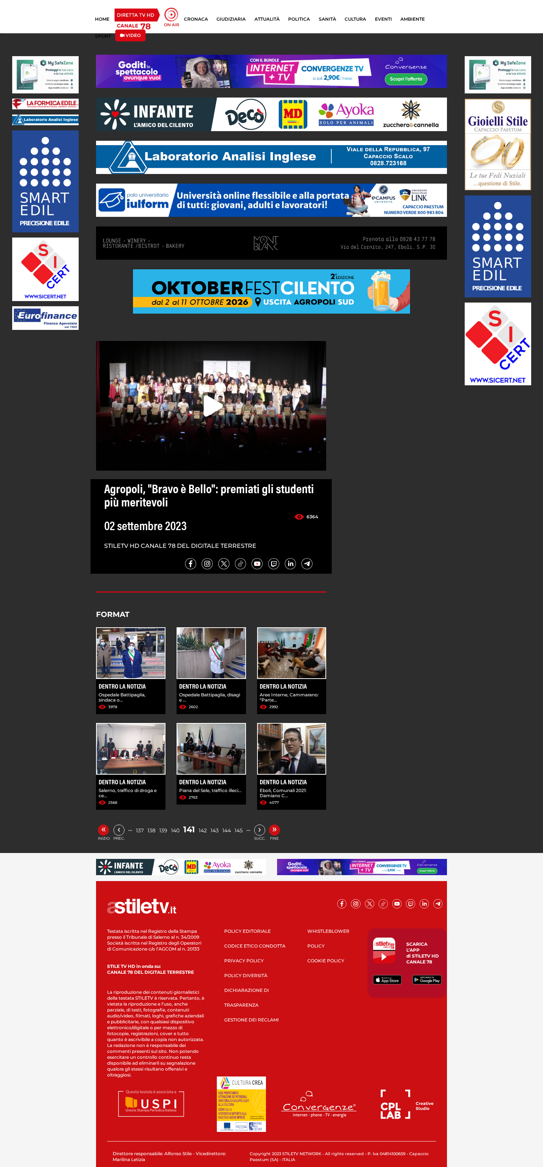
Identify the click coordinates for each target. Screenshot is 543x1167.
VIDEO (132, 35)
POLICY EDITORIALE (247, 931)
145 (239, 830)
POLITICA (299, 19)
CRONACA (196, 19)
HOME (102, 19)
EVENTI (383, 19)
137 (140, 830)
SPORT (103, 36)
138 (151, 830)
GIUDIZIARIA (231, 19)
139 (163, 830)
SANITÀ (327, 19)
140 (175, 830)
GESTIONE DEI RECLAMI (251, 1020)
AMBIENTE (412, 19)
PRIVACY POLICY (244, 960)
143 (215, 830)
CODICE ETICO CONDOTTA (255, 946)
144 (226, 830)
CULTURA (355, 19)
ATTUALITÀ (267, 19)
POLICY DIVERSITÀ (245, 975)
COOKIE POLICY (325, 960)
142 (203, 830)
